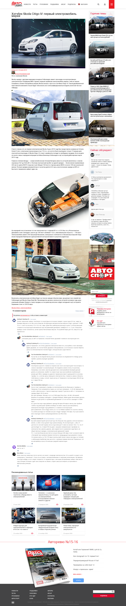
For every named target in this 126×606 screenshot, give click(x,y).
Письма (39, 489)
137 (83, 521)
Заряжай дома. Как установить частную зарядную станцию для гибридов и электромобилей (73, 496)
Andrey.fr (42, 336)
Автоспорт (15, 598)
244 (33, 521)
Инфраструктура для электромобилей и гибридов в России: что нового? (23, 527)
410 (58, 521)
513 (83, 489)
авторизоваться (25, 315)
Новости (27, 4)
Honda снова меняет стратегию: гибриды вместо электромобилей (22, 495)
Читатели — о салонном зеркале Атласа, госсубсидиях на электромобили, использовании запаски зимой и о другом (48, 496)
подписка (103, 595)
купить (78, 580)
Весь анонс (77, 574)
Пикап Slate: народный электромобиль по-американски (71, 527)
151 (33, 489)
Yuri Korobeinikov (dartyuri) (30, 336)
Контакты (51, 596)
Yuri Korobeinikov (44, 343)
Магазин (84, 4)
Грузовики (44, 4)
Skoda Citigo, (16, 308)
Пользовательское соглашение (55, 604)
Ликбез (64, 489)
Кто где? (32, 596)
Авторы (50, 591)
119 (58, 489)
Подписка (72, 4)
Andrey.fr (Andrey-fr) (23, 319)
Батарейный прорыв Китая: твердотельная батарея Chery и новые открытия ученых (48, 527)
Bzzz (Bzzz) (20, 453)
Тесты (35, 4)
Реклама (51, 598)
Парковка (33, 593)
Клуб (31, 598)
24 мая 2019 (23, 70)
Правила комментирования (71, 604)
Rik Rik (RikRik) (21, 446)
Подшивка (54, 4)
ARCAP (63, 4)
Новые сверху (79, 311)
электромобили (25, 308)
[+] (19, 333)
